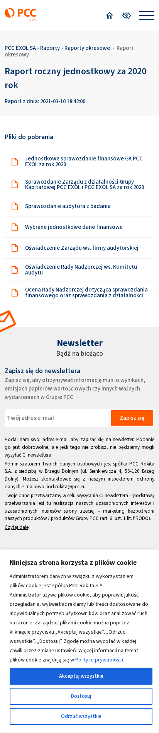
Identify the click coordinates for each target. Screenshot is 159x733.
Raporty (50, 48)
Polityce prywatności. (99, 659)
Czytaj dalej (17, 527)
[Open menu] (146, 15)
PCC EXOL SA (20, 48)
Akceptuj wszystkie (81, 676)
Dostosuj (81, 696)
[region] (79, 641)
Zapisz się (132, 418)
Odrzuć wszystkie (81, 716)
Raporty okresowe (87, 48)
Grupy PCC (87, 518)
